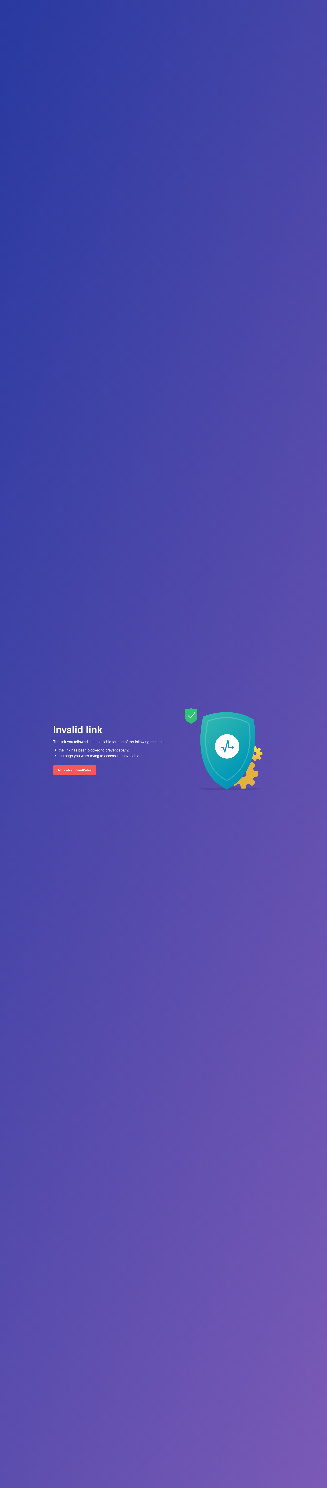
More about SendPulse (74, 770)
